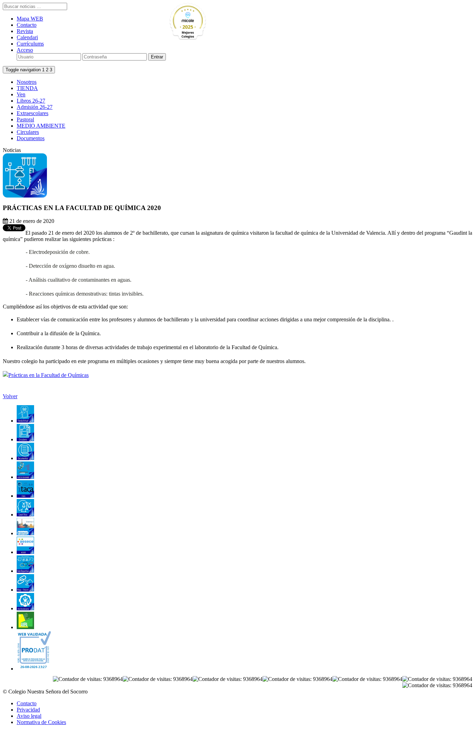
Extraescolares (32, 113)
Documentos (31, 138)
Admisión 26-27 (35, 107)
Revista (25, 31)
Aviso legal (29, 716)
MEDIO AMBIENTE (41, 126)
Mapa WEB (30, 19)
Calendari (27, 37)
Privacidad (28, 710)
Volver (10, 396)
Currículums (30, 44)
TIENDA (27, 88)
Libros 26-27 (31, 101)
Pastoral (25, 119)
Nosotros (27, 82)
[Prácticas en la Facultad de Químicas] (46, 375)
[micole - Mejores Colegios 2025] (204, 21)
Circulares (28, 132)
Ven (21, 94)
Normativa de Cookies (41, 722)
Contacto (27, 25)
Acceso (25, 50)
